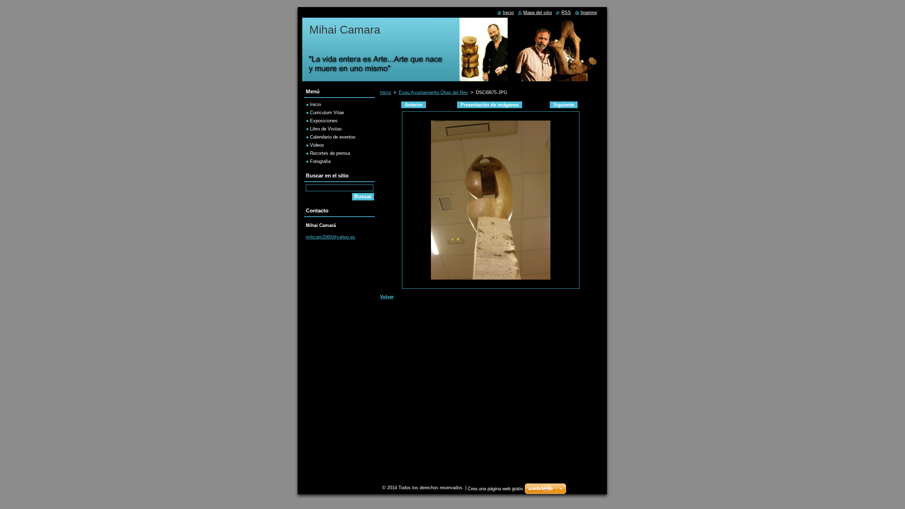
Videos (317, 145)
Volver (387, 296)
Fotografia (320, 161)
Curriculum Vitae (327, 112)
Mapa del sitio (537, 12)
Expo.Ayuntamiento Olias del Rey (433, 92)
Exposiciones (324, 120)
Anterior (413, 104)
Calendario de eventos (333, 137)
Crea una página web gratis (495, 488)
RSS (566, 12)
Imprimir (588, 12)
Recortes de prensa (330, 153)
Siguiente (563, 104)
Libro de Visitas (326, 128)
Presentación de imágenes (490, 104)
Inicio (385, 92)
